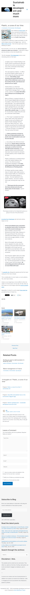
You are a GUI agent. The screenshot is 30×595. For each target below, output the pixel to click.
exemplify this (6, 272)
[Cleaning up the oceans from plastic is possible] (20, 313)
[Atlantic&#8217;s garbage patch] (7, 329)
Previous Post (15, 345)
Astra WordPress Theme (19, 590)
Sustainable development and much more (18, 9)
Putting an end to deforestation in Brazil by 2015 (13, 360)
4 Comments (5, 28)
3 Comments (6, 370)
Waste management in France (12, 368)
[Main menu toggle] (27, 9)
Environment (11, 28)
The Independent (14, 55)
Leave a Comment (7, 363)
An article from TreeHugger (8, 219)
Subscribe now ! (6, 515)
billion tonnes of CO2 (6, 43)
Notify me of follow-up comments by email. (14, 477)
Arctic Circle (22, 30)
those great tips (23, 290)
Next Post (15, 348)
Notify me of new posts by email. (11, 480)
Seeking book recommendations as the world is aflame (14, 541)
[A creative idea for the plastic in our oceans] (7, 313)
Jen (6, 410)
